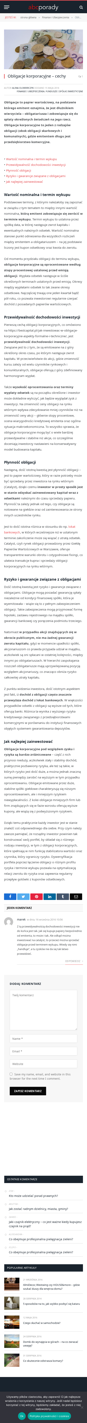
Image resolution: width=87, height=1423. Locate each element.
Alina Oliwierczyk (23, 87)
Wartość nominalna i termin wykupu (31, 159)
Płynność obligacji (18, 170)
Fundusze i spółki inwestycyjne (64, 91)
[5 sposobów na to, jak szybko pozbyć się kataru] (11, 1303)
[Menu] (6, 7)
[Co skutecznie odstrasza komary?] (11, 1360)
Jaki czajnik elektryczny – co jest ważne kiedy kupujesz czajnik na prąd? (45, 1224)
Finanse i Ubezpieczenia (31, 91)
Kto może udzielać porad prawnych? (33, 1196)
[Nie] (82, 1407)
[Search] (81, 7)
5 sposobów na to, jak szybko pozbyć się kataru (51, 1304)
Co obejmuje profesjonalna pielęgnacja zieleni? (41, 1239)
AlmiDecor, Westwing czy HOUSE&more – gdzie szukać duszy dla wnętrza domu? (51, 1287)
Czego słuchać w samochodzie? (41, 1323)
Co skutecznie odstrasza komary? (43, 1361)
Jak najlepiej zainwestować (24, 182)
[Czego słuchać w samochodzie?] (11, 1322)
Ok (22, 1416)
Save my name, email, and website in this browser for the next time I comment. (40, 1076)
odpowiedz (73, 961)
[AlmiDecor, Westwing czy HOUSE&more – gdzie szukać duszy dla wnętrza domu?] (11, 1284)
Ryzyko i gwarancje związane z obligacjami (36, 176)
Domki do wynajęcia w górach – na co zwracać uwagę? (50, 1343)
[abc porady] (43, 7)
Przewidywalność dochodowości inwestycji (36, 165)
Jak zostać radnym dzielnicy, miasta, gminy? (38, 1209)
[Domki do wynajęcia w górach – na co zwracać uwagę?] (11, 1341)
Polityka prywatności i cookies (49, 1416)
